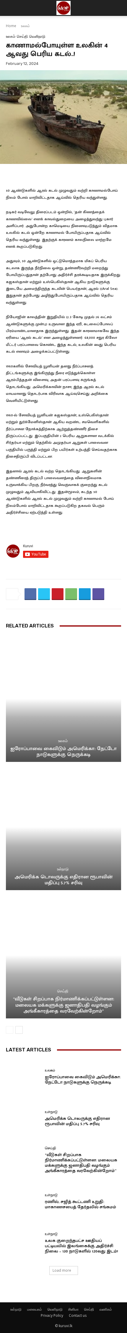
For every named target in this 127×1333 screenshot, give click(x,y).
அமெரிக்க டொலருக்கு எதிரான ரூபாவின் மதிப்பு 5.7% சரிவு (63, 880)
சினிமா (73, 1309)
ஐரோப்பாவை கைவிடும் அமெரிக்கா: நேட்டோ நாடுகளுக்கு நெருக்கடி (63, 751)
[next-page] (19, 1030)
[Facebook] (30, 594)
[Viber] (98, 594)
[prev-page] (9, 1030)
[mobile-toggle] (10, 8)
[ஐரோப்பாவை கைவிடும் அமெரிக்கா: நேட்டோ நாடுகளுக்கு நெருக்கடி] (63, 698)
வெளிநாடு (37, 36)
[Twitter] (44, 594)
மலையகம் (34, 1309)
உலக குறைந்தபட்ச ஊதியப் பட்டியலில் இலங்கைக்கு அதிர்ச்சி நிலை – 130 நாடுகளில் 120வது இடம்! (81, 1246)
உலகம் (25, 25)
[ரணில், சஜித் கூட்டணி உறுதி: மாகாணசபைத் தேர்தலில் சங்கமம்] (23, 1201)
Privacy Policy (52, 1315)
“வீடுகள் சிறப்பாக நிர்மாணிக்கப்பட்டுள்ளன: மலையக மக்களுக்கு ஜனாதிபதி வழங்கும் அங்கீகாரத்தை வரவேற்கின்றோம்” (63, 1005)
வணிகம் (106, 1309)
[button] (118, 8)
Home (11, 25)
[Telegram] (85, 594)
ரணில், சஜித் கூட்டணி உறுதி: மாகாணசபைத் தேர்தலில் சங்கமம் (80, 1204)
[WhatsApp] (71, 594)
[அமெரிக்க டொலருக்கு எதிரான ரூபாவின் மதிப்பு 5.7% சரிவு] (63, 827)
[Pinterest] (58, 594)
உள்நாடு (63, 869)
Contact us (78, 1315)
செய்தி (22, 36)
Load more (62, 1270)
